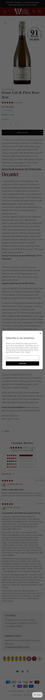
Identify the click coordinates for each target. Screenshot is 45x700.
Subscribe (22, 363)
